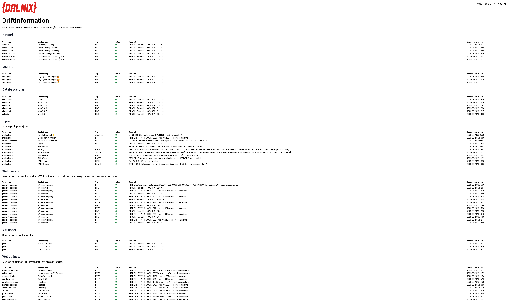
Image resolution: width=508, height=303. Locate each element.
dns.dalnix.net (8, 279)
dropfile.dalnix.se (9, 288)
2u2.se (5, 291)
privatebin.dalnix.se (10, 282)
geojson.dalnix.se (9, 299)
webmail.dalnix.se (9, 276)
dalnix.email (7, 273)
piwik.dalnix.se (8, 296)
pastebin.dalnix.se (9, 285)
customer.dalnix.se (10, 270)
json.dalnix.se (7, 294)
